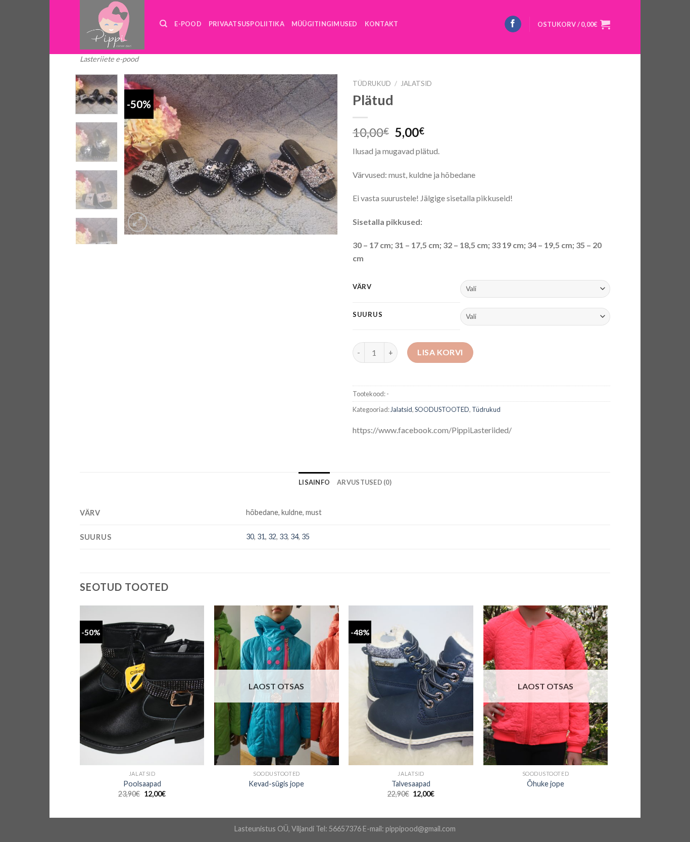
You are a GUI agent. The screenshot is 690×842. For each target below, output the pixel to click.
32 (272, 536)
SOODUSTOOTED (442, 409)
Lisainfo (314, 482)
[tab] (314, 482)
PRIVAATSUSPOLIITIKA (246, 24)
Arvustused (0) (364, 482)
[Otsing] (163, 23)
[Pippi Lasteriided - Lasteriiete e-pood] (112, 25)
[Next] (321, 154)
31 (261, 536)
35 (306, 536)
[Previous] (141, 154)
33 (283, 536)
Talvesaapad (410, 783)
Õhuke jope (545, 783)
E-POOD (188, 24)
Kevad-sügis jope (276, 783)
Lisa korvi (440, 352)
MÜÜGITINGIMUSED (324, 24)
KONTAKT (382, 24)
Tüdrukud (372, 83)
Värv (362, 287)
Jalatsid (416, 83)
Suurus (367, 314)
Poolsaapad (142, 783)
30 (250, 536)
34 (294, 536)
